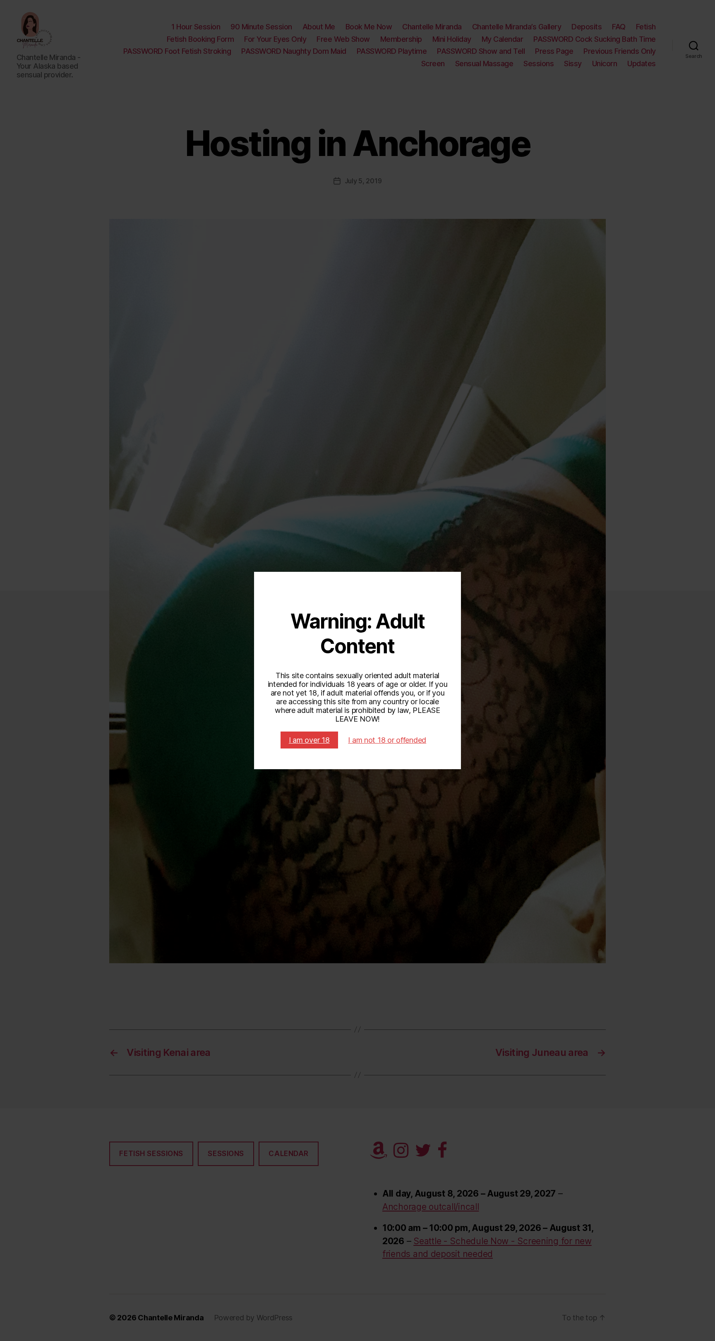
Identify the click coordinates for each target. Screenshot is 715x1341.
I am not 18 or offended (387, 740)
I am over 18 (309, 740)
